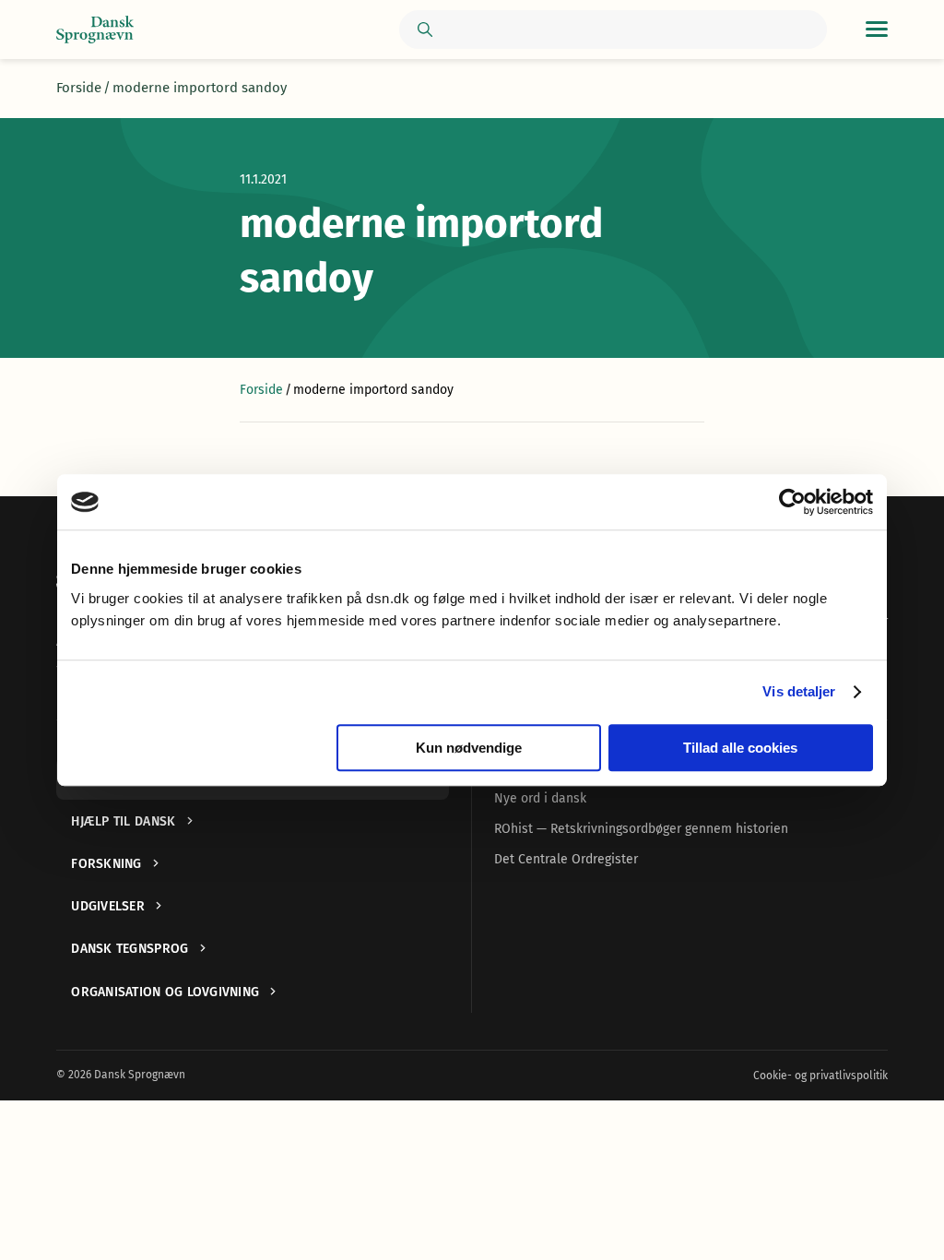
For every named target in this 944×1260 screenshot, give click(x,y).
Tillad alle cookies (740, 747)
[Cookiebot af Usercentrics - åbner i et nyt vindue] (792, 502)
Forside (78, 87)
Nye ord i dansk (540, 798)
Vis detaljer (798, 691)
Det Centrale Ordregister (566, 859)
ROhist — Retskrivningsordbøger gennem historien (641, 829)
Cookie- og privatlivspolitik (820, 1075)
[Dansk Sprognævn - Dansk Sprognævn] (95, 30)
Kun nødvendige (469, 747)
